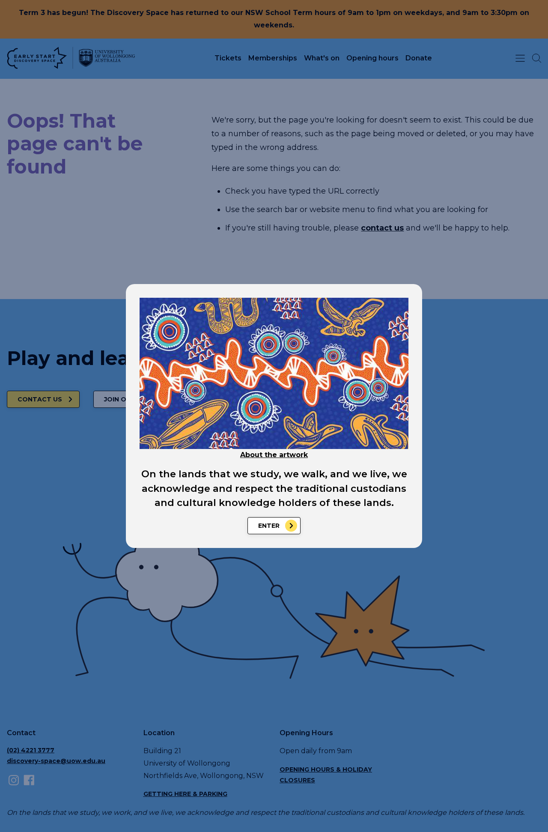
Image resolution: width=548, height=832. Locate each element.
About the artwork (274, 455)
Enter (269, 526)
